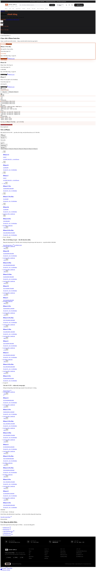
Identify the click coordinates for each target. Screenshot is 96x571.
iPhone (6, 8)
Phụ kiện (28, 8)
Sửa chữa (33, 8)
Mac (13, 8)
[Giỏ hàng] (72, 5)
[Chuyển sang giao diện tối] (66, 5)
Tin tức (46, 8)
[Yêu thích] (69, 5)
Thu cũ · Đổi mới (40, 8)
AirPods (23, 8)
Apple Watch (18, 8)
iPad (10, 8)
